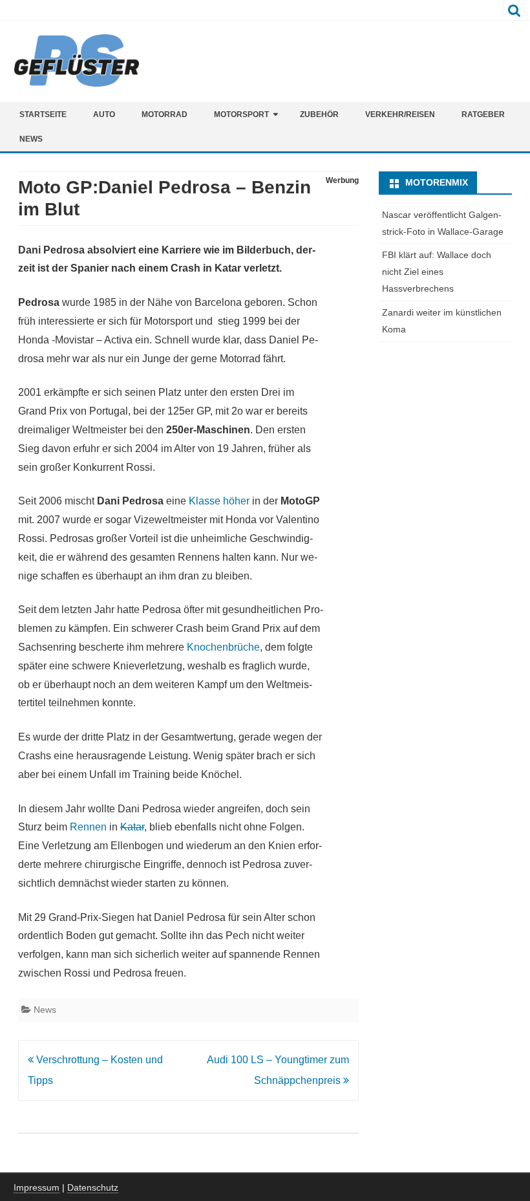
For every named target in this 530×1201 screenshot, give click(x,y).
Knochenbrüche (222, 647)
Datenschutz (92, 1187)
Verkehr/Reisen (400, 114)
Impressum (36, 1187)
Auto (104, 114)
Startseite (43, 114)
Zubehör (319, 114)
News (31, 139)
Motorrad (164, 114)
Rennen (88, 826)
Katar (132, 826)
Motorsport (241, 114)
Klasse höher (219, 500)
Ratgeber (483, 114)
